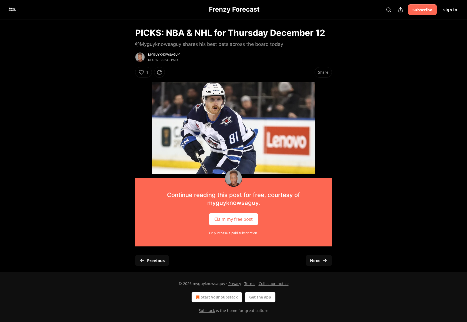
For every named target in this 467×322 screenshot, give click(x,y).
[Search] (388, 9)
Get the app (260, 297)
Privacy (234, 283)
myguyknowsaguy (164, 54)
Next (315, 260)
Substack (207, 310)
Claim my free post (233, 219)
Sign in (450, 9)
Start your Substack (219, 297)
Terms (249, 283)
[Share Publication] (400, 9)
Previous (156, 260)
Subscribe (422, 9)
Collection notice (274, 283)
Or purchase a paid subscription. (233, 233)
